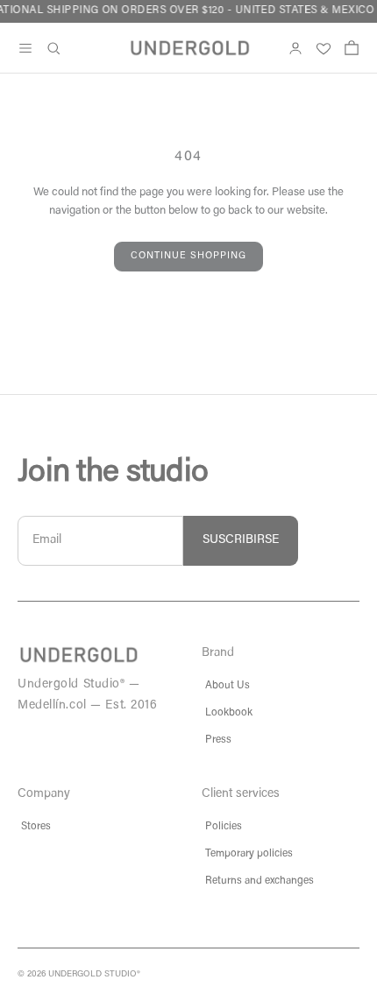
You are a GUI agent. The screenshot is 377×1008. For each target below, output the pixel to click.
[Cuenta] (295, 48)
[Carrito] (351, 48)
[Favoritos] (323, 48)
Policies (223, 826)
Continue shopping (188, 256)
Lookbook (229, 713)
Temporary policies (249, 854)
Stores (36, 826)
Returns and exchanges (259, 881)
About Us (227, 685)
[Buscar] (53, 48)
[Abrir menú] (25, 48)
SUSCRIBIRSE (241, 540)
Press (218, 740)
